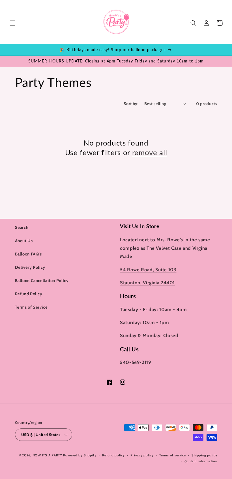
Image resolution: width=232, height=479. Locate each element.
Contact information (200, 461)
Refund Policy (28, 293)
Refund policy (113, 455)
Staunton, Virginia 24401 (147, 282)
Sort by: (131, 103)
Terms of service (172, 455)
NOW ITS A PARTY (47, 455)
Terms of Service (31, 307)
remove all (149, 152)
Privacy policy (141, 455)
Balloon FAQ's (28, 254)
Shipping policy (204, 455)
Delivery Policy (30, 267)
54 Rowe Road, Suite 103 (148, 269)
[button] (12, 22)
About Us (24, 240)
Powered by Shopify (79, 455)
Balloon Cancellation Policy (42, 280)
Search (22, 227)
